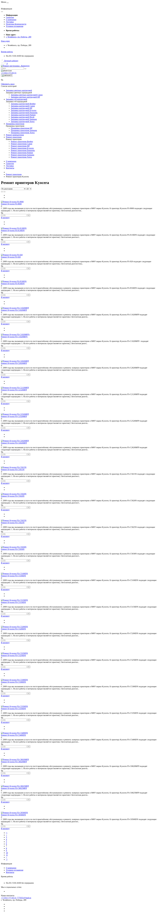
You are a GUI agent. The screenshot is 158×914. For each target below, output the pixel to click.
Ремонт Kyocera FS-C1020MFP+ (14, 337)
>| (6, 859)
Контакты (10, 168)
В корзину (5, 218)
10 (7, 853)
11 (7, 855)
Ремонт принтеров (14, 174)
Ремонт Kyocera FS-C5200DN (13, 629)
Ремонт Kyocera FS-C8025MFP (14, 788)
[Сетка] (4, 191)
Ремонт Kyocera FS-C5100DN (13, 576)
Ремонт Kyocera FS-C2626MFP (14, 443)
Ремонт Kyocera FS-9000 (11, 204)
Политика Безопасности (16, 24)
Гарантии (10, 17)
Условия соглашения (14, 26)
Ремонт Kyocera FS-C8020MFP (14, 762)
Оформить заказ (7, 84)
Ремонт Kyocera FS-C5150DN (13, 602)
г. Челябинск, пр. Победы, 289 (18, 37)
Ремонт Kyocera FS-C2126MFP (14, 390)
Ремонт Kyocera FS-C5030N (12, 549)
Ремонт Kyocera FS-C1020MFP (14, 310)
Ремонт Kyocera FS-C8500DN (13, 815)
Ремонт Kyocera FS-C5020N (12, 496)
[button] (5, 41)
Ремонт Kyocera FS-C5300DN (13, 682)
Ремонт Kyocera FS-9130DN (13, 230)
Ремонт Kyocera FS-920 (11, 257)
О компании (11, 20)
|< (6, 833)
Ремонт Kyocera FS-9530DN (13, 284)
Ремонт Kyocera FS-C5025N (12, 523)
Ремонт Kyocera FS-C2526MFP (14, 416)
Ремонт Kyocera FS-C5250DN (13, 655)
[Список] (2, 191)
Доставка (10, 22)
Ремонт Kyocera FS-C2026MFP (14, 363)
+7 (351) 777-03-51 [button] (8, 898)
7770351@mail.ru (24, 898)
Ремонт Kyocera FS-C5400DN (13, 735)
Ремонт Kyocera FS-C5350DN (13, 709)
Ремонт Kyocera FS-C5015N (12, 469)
